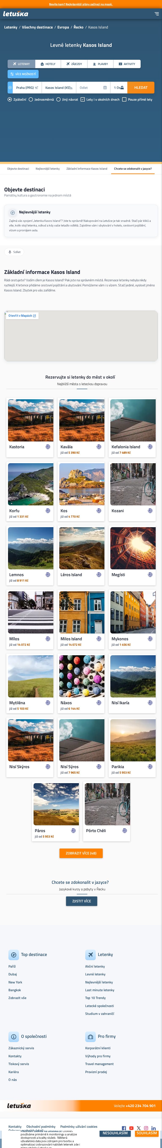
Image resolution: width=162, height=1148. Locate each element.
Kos (64, 511)
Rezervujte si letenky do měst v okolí (80, 377)
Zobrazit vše (17, 997)
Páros (40, 831)
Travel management (99, 1063)
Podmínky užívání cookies (78, 1126)
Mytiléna (17, 702)
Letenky (10, 27)
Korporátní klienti (98, 1048)
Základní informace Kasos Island (86, 168)
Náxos (66, 702)
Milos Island (71, 639)
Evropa (63, 27)
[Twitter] (139, 1128)
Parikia (118, 767)
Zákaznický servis (21, 1048)
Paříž (12, 966)
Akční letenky (95, 966)
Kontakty (15, 1056)
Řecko (79, 27)
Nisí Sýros (69, 767)
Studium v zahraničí (99, 1013)
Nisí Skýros (19, 767)
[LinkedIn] (153, 1128)
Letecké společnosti (99, 1005)
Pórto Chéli (96, 831)
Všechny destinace (37, 27)
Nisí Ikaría (120, 702)
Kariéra (13, 1071)
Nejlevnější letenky (48, 168)
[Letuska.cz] (15, 14)
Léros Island (71, 575)
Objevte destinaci (18, 168)
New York (15, 982)
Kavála (67, 446)
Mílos (14, 639)
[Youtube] (131, 1128)
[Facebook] (124, 1128)
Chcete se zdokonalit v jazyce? (133, 168)
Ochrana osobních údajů (26, 1130)
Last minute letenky (99, 989)
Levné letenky (95, 974)
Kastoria (16, 446)
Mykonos (120, 639)
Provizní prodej (96, 1071)
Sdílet (16, 252)
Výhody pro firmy (98, 1056)
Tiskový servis (18, 1063)
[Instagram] (146, 1128)
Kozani (118, 511)
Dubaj (12, 974)
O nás (12, 1079)
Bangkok (14, 989)
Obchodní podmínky (40, 1126)
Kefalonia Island (126, 446)
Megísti (118, 575)
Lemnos (16, 575)
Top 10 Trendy (95, 997)
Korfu (14, 511)
